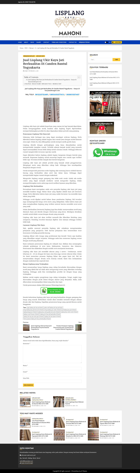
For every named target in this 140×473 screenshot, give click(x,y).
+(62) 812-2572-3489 (27, 463)
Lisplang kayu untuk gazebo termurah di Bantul (49, 312)
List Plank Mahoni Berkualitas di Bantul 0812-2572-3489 (41, 422)
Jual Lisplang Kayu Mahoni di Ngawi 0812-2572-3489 (110, 422)
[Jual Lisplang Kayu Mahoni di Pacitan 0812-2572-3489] (59, 422)
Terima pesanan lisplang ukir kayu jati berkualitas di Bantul (36, 319)
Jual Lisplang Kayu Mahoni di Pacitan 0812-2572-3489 (76, 422)
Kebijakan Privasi (84, 42)
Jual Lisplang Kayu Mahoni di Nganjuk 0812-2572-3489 (42, 435)
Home (20, 42)
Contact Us (72, 42)
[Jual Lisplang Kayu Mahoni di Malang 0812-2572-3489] (93, 434)
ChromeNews (75, 471)
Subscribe (118, 42)
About (26, 42)
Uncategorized (69, 419)
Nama (25, 365)
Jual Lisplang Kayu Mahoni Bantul (74, 403)
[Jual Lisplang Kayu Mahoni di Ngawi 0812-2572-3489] (93, 422)
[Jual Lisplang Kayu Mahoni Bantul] (58, 401)
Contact (46, 42)
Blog (32, 42)
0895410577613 (57, 94)
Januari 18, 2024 (71, 405)
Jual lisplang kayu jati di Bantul (69, 310)
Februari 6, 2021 (34, 71)
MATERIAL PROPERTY (70, 400)
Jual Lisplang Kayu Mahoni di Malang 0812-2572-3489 (110, 435)
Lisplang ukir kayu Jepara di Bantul (52, 316)
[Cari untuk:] (101, 59)
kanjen (26, 71)
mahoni (70, 33)
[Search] (110, 42)
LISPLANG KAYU (40, 56)
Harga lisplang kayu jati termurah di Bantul (33, 310)
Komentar (26, 343)
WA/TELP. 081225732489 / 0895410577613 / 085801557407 (43, 84)
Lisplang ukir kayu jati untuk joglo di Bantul (33, 316)
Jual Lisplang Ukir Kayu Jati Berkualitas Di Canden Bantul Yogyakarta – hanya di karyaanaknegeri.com (52, 81)
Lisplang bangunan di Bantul (30, 312)
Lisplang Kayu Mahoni (37, 400)
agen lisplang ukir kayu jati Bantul (35, 307)
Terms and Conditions (59, 42)
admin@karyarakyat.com (26, 461)
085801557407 (72, 94)
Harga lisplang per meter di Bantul (53, 310)
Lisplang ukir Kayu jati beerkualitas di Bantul (50, 314)
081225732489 (41, 94)
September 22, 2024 (38, 405)
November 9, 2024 (38, 426)
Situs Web (26, 378)
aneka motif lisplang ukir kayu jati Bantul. (53, 307)
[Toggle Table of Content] (78, 77)
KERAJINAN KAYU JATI (29, 56)
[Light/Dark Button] (106, 42)
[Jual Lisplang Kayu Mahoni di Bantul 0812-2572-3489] (25, 401)
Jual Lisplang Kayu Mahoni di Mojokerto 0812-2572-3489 (76, 435)
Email (25, 372)
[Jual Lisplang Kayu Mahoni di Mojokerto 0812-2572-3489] (59, 434)
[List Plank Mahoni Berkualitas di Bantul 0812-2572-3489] (25, 422)
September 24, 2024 (72, 425)
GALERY (38, 42)
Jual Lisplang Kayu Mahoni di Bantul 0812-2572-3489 (41, 403)
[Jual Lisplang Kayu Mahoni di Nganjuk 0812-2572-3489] (25, 434)
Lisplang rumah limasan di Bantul (31, 314)
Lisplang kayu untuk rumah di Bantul (69, 312)
